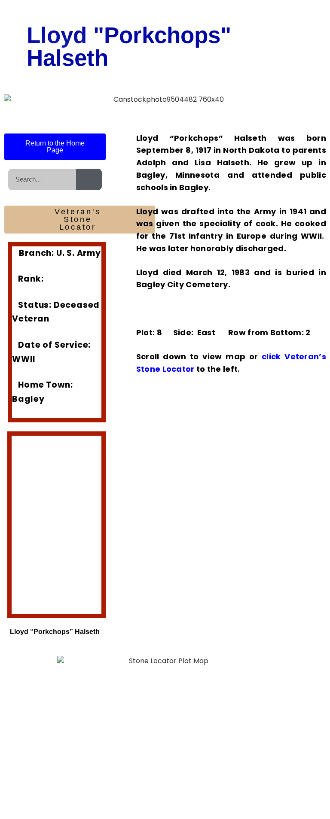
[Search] (89, 179)
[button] (19, 518)
